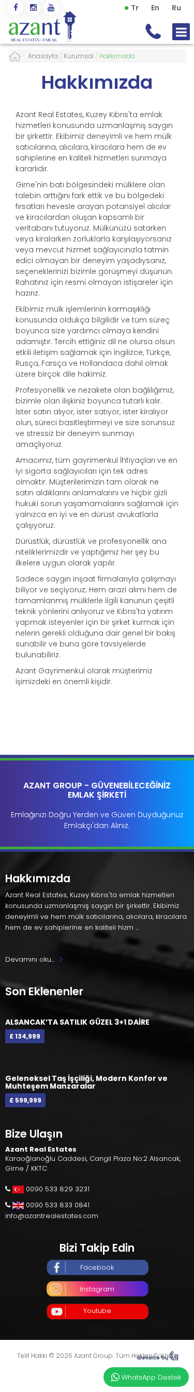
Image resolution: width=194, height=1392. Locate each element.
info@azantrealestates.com (51, 1216)
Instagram (97, 1289)
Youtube (97, 1311)
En (155, 8)
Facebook (97, 1267)
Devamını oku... (29, 959)
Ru (176, 8)
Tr (135, 8)
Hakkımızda (97, 82)
